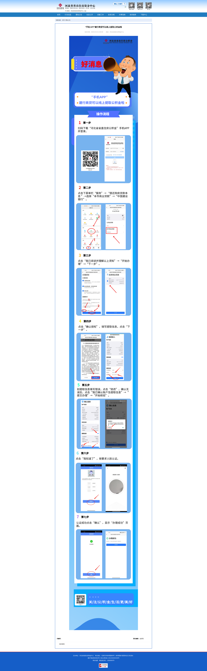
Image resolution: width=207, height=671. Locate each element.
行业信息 (68, 15)
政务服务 (133, 15)
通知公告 (79, 15)
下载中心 (144, 15)
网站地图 (95, 660)
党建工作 (100, 15)
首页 (58, 15)
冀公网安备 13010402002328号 (110, 658)
